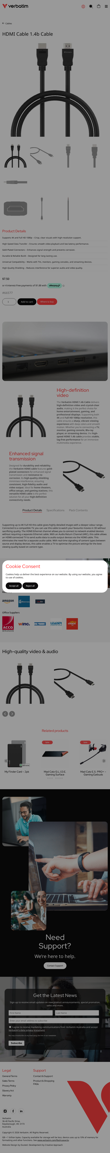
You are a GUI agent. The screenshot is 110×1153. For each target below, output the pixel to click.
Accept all (13, 585)
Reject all (30, 585)
